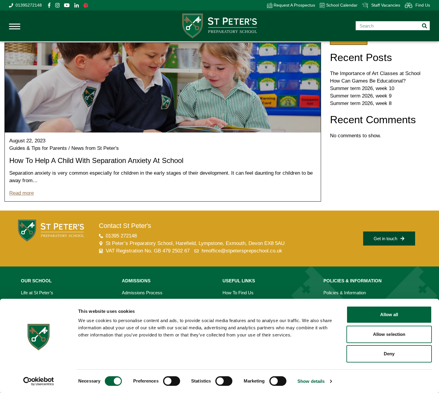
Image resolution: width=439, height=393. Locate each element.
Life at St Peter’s (37, 292)
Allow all (389, 314)
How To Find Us (238, 292)
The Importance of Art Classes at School (375, 73)
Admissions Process (142, 292)
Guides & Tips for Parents (38, 148)
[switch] (171, 381)
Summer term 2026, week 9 (361, 96)
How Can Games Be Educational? (368, 81)
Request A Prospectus (293, 5)
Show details (311, 381)
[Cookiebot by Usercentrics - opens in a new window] (39, 381)
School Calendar (341, 5)
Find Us (422, 5)
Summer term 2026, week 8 (361, 103)
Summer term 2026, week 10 (362, 88)
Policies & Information (344, 292)
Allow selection (389, 334)
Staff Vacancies (385, 5)
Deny (389, 353)
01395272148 (29, 5)
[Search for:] (393, 25)
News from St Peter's (95, 148)
